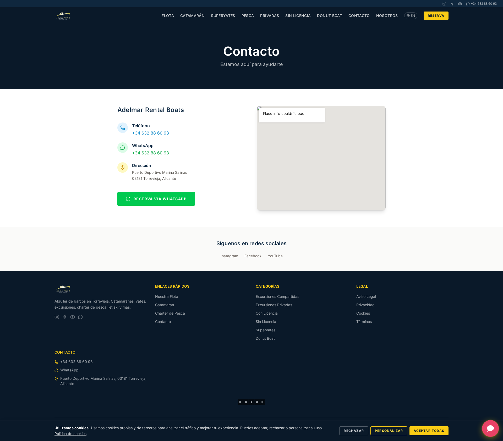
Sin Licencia (298, 15)
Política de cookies (70, 433)
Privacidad (365, 305)
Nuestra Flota (166, 296)
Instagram (229, 256)
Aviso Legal (366, 296)
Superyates (223, 15)
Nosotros (387, 15)
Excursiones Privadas (274, 305)
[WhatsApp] (80, 317)
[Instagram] (444, 3)
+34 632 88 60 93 (150, 133)
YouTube (275, 256)
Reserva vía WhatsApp (160, 199)
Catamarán (192, 15)
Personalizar (389, 431)
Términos (364, 321)
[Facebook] (452, 3)
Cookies (363, 313)
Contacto (359, 15)
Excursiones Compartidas (277, 296)
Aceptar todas (429, 431)
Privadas (269, 15)
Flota (168, 15)
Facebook (252, 256)
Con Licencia (267, 313)
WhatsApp (69, 370)
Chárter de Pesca (170, 313)
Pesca (248, 15)
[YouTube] (460, 3)
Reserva (436, 16)
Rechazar (354, 431)
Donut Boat (329, 15)
